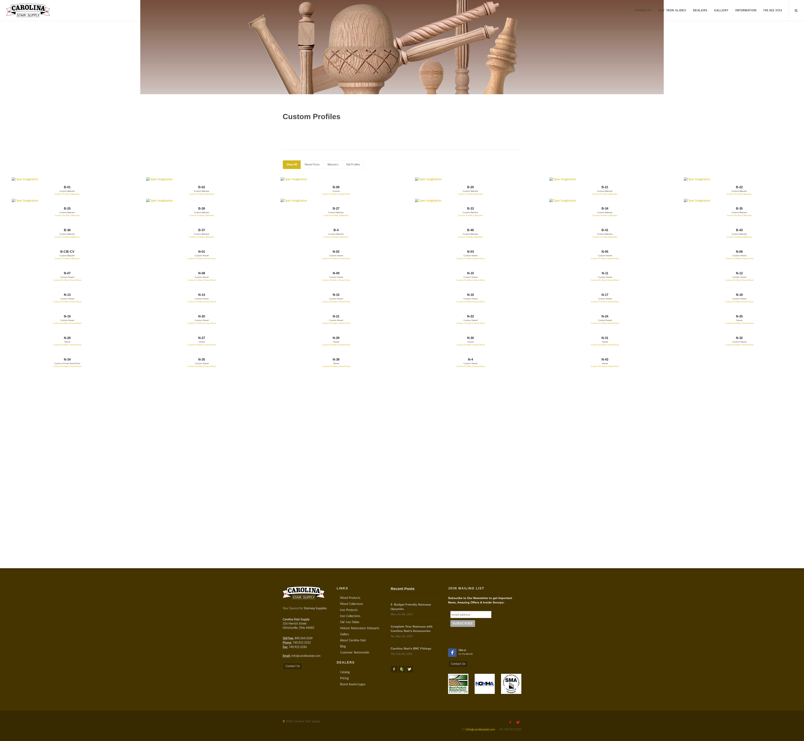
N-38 (336, 359)
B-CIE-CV (67, 251)
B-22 (739, 187)
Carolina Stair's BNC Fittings (411, 648)
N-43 (605, 359)
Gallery (344, 634)
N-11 (605, 273)
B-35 (739, 208)
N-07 (67, 273)
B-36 (67, 230)
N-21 (336, 316)
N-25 (739, 316)
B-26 (201, 208)
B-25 (67, 208)
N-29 (336, 338)
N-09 (336, 273)
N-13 (67, 294)
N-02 (336, 251)
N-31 (605, 338)
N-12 (739, 273)
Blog (343, 646)
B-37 (201, 230)
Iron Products (349, 610)
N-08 (201, 273)
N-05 (605, 251)
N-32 (739, 338)
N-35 (201, 359)
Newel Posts (312, 164)
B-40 (470, 230)
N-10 (470, 273)
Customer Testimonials (354, 652)
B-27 (336, 208)
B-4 (336, 230)
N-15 (336, 294)
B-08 (336, 187)
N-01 (201, 251)
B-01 (67, 187)
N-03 (470, 251)
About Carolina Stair (353, 640)
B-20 (470, 187)
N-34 (67, 359)
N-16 (470, 294)
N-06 (739, 251)
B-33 (470, 208)
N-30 (470, 338)
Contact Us (292, 666)
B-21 (605, 187)
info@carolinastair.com (306, 656)
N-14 (201, 294)
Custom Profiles (62, 194)
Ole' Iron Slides (349, 622)
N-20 (201, 316)
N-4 (470, 359)
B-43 (739, 230)
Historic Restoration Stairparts (359, 628)
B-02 (201, 187)
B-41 (605, 230)
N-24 (605, 316)
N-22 (470, 316)
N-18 (739, 294)
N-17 (605, 294)
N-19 (67, 316)
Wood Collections (351, 604)
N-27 (201, 338)
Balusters (333, 164)
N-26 (67, 338)
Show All (292, 164)
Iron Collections (350, 616)
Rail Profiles (353, 164)
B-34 (605, 208)
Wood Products (350, 598)
